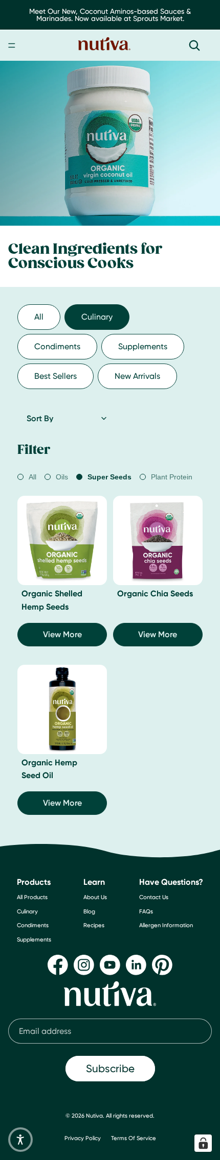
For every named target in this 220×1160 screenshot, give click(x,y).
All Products (32, 897)
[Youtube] (110, 965)
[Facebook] (58, 965)
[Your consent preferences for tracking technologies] (203, 1143)
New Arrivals (137, 376)
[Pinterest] (162, 965)
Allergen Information (166, 925)
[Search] (194, 45)
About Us (95, 897)
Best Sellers (55, 376)
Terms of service (133, 1138)
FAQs (146, 911)
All (38, 317)
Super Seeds (109, 477)
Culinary (97, 317)
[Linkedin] (136, 965)
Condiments (57, 346)
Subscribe (110, 1068)
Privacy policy (82, 1138)
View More (62, 634)
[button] (20, 1139)
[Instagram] (84, 965)
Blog (89, 911)
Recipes (93, 925)
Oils (62, 477)
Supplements (142, 346)
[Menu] (12, 45)
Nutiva (94, 1115)
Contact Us (153, 897)
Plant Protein (171, 477)
